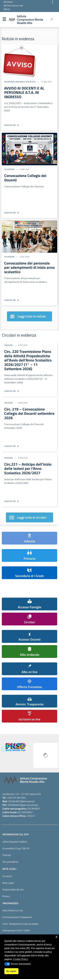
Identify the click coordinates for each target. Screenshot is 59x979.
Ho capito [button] (11, 971)
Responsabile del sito (13, 889)
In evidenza (9, 81)
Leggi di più (10, 125)
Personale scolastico (25, 81)
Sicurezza (7, 876)
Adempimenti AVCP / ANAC (16, 930)
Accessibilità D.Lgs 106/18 (15, 848)
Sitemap (6, 855)
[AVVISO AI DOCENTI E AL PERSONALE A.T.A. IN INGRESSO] (19, 61)
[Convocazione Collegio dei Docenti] (29, 149)
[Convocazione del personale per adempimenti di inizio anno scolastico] (29, 236)
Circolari (8, 345)
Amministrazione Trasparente (17, 917)
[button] (7, 964)
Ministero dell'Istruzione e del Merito (13, 5)
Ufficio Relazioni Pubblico (14, 841)
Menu (4, 20)
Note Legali (8, 883)
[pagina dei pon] (22, 755)
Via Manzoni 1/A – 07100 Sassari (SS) (21, 794)
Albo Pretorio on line (12, 910)
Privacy (6, 896)
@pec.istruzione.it (29, 805)
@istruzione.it (28, 801)
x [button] (56, 936)
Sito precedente (10, 862)
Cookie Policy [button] (20, 959)
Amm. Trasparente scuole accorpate (20, 924)
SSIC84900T (14, 801)
